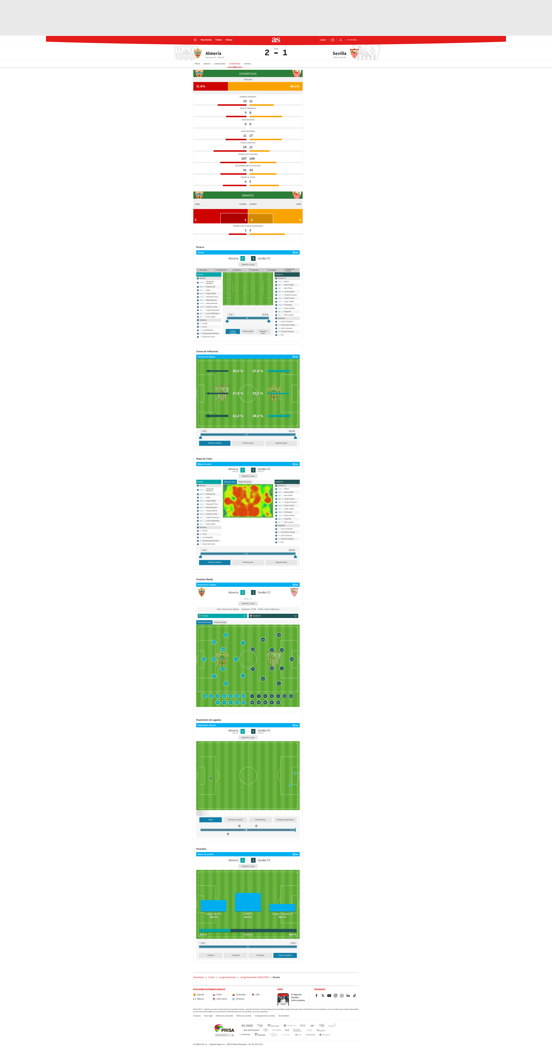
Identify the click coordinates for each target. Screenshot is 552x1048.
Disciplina (272, 270)
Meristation (325, 1035)
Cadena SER (302, 1025)
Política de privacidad (224, 1016)
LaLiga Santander (227, 977)
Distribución (222, 270)
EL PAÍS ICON (286, 1035)
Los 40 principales (259, 1025)
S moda (298, 1035)
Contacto (197, 1016)
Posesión (255, 270)
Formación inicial (204, 622)
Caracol (332, 1025)
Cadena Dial (287, 1030)
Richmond (245, 1034)
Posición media (220, 622)
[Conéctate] (340, 40)
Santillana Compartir (289, 1025)
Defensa (237, 270)
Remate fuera (260, 820)
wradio (266, 1030)
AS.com (312, 1025)
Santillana (273, 1025)
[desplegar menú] (195, 40)
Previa (197, 63)
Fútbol (218, 40)
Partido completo (232, 332)
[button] (224, 1035)
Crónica (247, 63)
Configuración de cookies (265, 1016)
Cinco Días (276, 1030)
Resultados (206, 40)
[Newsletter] (332, 40)
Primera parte (248, 331)
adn (321, 1025)
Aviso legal (208, 1016)
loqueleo (310, 1035)
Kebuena (321, 1030)
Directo (207, 63)
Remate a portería (235, 820)
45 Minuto (260, 955)
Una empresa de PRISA (224, 1028)
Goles (210, 820)
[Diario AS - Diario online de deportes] (276, 40)
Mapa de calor (229, 482)
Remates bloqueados (285, 820)
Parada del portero (290, 270)
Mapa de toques (244, 482)
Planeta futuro (309, 1030)
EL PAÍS (247, 1025)
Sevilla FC (279, 275)
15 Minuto (235, 955)
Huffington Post (251, 1030)
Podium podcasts (274, 1035)
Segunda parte (263, 332)
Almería (200, 275)
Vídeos (228, 40)
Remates (203, 270)
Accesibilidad (283, 1016)
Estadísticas (234, 63)
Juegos (323, 40)
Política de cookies (243, 1016)
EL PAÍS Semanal (297, 1030)
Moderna (260, 1035)
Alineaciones (220, 63)
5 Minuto (210, 955)
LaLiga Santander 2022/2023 (254, 977)
